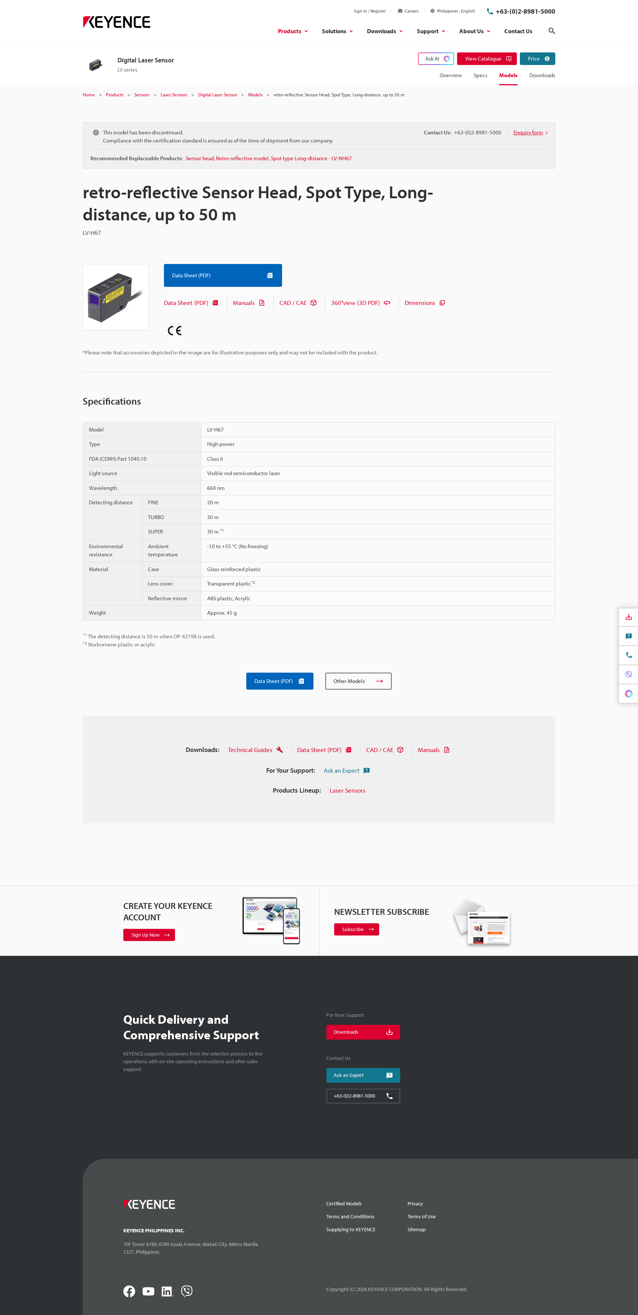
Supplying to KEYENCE (350, 1229)
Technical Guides (250, 749)
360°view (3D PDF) (355, 302)
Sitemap (417, 1229)
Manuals (244, 302)
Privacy (415, 1203)
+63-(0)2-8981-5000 (525, 11)
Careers (412, 11)
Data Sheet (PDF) (186, 302)
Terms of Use (422, 1216)
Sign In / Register (370, 11)
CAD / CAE (292, 302)
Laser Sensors (348, 790)
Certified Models (344, 1203)
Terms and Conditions (350, 1216)
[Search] (552, 31)
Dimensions (420, 302)
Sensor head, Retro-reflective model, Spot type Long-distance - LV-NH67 (269, 158)
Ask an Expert (342, 770)
